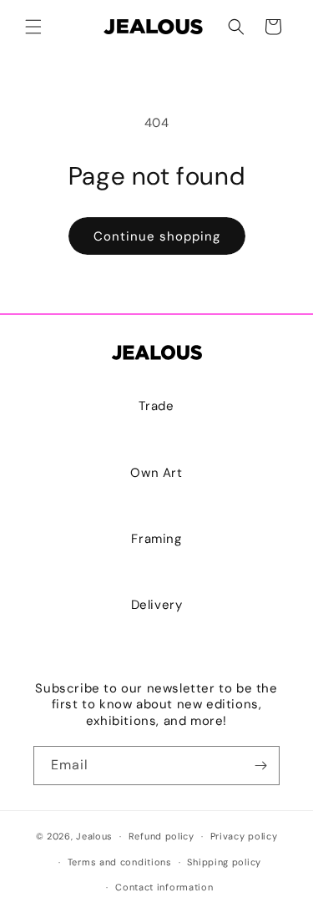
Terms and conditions (120, 862)
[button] (33, 26)
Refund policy (161, 836)
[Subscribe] (260, 765)
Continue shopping (156, 236)
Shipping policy (224, 862)
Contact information (164, 887)
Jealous (94, 836)
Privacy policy (244, 836)
